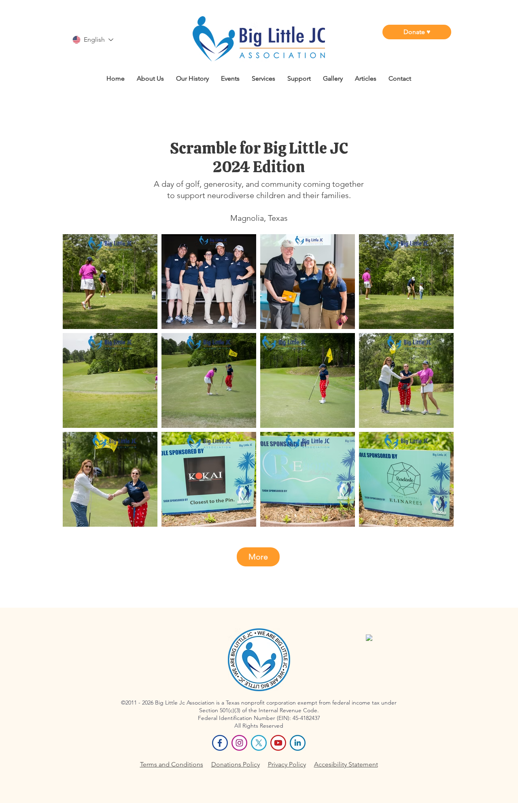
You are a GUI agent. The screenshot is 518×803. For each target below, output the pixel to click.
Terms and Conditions (171, 764)
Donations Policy (235, 764)
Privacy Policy (287, 764)
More (258, 557)
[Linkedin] (298, 743)
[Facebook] (220, 743)
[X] (259, 743)
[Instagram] (239, 743)
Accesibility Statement (346, 764)
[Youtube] (278, 743)
